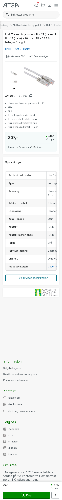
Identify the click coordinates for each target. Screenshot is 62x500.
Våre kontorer (15, 404)
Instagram (13, 441)
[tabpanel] (31, 226)
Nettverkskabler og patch (27, 25)
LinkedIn (12, 448)
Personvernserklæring (15, 380)
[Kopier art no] (30, 96)
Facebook (13, 429)
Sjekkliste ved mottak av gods (20, 374)
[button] (13, 88)
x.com (11, 435)
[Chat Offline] (36, 5)
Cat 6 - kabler (53, 25)
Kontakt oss (14, 397)
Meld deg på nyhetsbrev (21, 411)
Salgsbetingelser (12, 368)
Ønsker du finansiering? (20, 147)
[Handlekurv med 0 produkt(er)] (43, 5)
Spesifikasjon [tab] (13, 162)
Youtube (12, 454)
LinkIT (8, 48)
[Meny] (56, 5)
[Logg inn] (49, 5)
